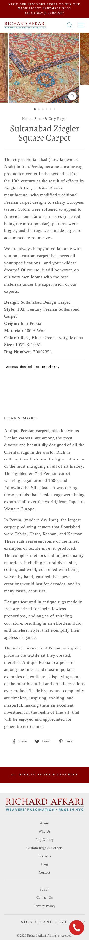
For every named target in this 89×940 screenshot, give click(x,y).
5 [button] (51, 109)
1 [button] (35, 109)
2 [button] (39, 109)
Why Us (45, 831)
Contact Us (44, 897)
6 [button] (55, 109)
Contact (44, 872)
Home (26, 119)
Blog (44, 864)
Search (45, 889)
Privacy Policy (44, 906)
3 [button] (43, 109)
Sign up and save (44, 922)
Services (44, 856)
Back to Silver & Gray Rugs (48, 774)
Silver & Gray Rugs (50, 119)
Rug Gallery (44, 840)
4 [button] (47, 109)
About (44, 823)
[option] (44, 8)
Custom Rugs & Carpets (44, 848)
